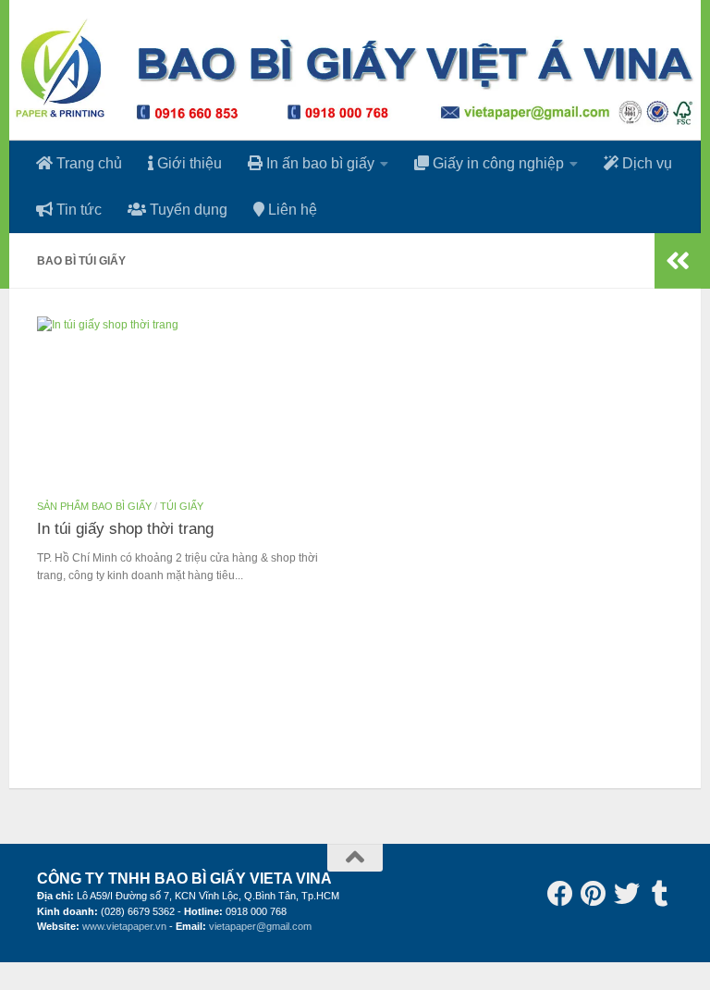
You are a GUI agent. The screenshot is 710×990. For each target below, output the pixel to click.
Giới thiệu (187, 163)
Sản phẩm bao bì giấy (94, 506)
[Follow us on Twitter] (627, 894)
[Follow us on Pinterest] (593, 894)
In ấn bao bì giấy (318, 163)
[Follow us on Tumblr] (660, 894)
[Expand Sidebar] (678, 261)
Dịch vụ (645, 163)
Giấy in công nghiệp (496, 163)
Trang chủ (87, 163)
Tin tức (77, 209)
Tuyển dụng (186, 209)
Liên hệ (290, 209)
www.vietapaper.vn (124, 926)
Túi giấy (181, 506)
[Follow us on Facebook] (560, 894)
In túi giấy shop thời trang (125, 528)
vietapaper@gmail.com (260, 926)
